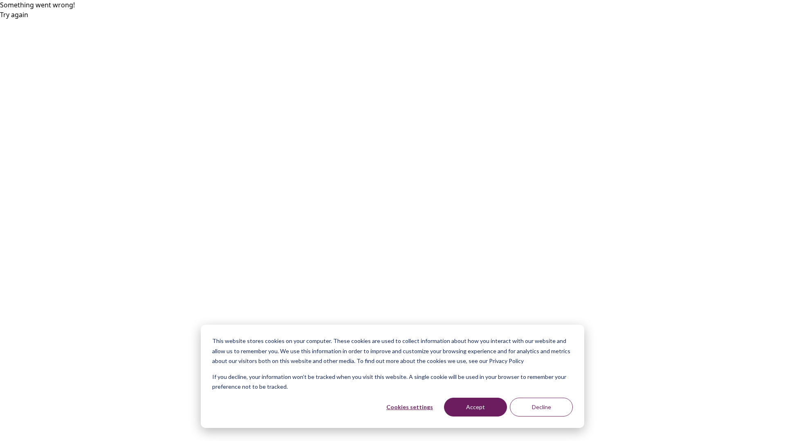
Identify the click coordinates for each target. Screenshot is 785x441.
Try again (14, 14)
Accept (475, 406)
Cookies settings (409, 406)
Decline (541, 406)
